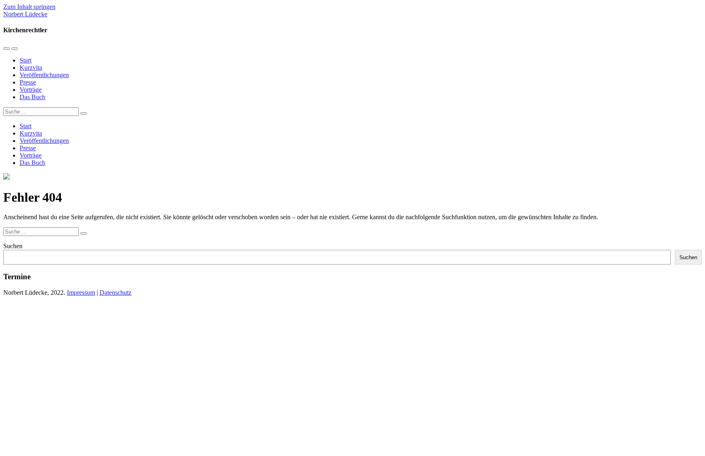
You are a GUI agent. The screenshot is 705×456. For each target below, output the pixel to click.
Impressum (81, 292)
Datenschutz (115, 292)
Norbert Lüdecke (25, 14)
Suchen (12, 245)
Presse (28, 82)
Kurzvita (31, 67)
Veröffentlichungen (44, 74)
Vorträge (31, 89)
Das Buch (32, 96)
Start (25, 60)
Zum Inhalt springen (29, 6)
